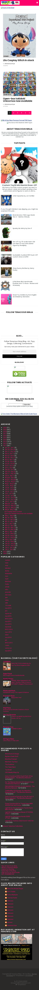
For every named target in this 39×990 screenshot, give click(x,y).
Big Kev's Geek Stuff (11, 756)
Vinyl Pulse (7, 708)
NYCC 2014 (8, 629)
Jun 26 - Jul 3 (9, 495)
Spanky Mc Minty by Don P (22, 228)
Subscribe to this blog (9, 871)
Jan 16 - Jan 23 (10, 545)
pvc (6, 611)
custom (7, 560)
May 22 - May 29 (10, 505)
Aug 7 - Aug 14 (10, 483)
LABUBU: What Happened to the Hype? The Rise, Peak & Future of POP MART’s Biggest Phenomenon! (22, 682)
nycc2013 (8, 651)
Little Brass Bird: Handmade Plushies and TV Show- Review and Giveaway (25, 283)
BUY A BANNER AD (8, 874)
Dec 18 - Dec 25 (10, 449)
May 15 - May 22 (10, 507)
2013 (5, 441)
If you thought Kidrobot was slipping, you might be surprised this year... (19, 210)
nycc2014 (8, 637)
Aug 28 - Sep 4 (10, 477)
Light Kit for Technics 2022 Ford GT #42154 (19, 821)
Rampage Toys (8, 727)
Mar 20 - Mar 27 (10, 527)
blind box (7, 95)
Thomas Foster (12, 898)
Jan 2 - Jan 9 (9, 549)
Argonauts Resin (9, 696)
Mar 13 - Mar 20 (10, 529)
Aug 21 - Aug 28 (10, 479)
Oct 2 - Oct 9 (9, 467)
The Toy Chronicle (9, 715)
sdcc (6, 589)
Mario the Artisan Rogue (15, 888)
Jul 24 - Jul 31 (9, 487)
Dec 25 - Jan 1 (9, 447)
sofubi (7, 587)
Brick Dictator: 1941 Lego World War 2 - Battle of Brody (24, 216)
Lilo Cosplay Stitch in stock (18, 60)
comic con (8, 648)
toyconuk (8, 627)
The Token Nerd (10, 767)
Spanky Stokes (8, 679)
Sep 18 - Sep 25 (10, 471)
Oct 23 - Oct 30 (10, 463)
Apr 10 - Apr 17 (10, 521)
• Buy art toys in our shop (9, 866)
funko (7, 584)
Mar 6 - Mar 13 (9, 531)
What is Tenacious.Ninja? (10, 867)
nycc (6, 576)
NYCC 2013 (8, 643)
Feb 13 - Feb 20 (10, 537)
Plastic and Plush (9, 691)
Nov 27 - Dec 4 (9, 455)
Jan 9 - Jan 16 (9, 547)
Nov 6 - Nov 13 (9, 459)
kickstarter (8, 573)
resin (6, 563)
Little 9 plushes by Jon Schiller (23, 196)
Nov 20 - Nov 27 (10, 457)
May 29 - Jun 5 (10, 503)
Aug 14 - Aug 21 (10, 481)
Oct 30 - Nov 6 (9, 461)
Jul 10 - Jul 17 (9, 491)
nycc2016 (8, 616)
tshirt (7, 635)
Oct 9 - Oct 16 (9, 465)
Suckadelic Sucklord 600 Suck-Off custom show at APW (25, 256)
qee (6, 597)
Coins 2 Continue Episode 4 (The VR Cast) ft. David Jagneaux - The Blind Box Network (19, 797)
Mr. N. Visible (11, 891)
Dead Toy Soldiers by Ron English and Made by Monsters (25, 296)
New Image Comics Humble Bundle (13, 675)
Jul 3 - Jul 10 (9, 493)
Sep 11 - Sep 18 (10, 473)
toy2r (7, 579)
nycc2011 (8, 621)
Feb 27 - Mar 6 (9, 533)
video (7, 600)
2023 (5, 427)
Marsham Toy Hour (11, 762)
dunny (7, 571)
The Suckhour (9, 764)
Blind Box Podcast (11, 759)
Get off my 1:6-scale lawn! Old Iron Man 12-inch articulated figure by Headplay (24, 243)
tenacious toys (10, 64)
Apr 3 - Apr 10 (9, 523)
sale (6, 603)
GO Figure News (8, 739)
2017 (5, 433)
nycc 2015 (8, 632)
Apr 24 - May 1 (9, 517)
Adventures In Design (12, 754)
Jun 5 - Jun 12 (9, 501)
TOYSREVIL (7, 662)
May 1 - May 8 (9, 515)
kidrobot (8, 568)
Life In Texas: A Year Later (11, 740)
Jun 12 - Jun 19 (10, 499)
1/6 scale (8, 605)
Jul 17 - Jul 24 (9, 489)
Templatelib (29, 975)
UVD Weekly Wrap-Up (12, 772)
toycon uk (8, 613)
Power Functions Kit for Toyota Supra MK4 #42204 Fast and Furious (19, 804)
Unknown (10, 901)
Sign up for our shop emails (11, 872)
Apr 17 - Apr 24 (10, 519)
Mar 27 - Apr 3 (9, 525)
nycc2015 (8, 624)
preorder (8, 592)
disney (6, 56)
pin (6, 640)
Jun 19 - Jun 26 (10, 497)
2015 (5, 437)
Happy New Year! (16, 697)
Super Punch (7, 674)
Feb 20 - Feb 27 (10, 535)
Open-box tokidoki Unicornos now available (17, 99)
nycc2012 (8, 608)
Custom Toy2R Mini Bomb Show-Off (19, 185)
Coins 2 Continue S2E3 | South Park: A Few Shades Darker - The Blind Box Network (19, 777)
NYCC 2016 (8, 619)
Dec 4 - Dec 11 (9, 453)
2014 (5, 439)
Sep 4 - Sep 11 (9, 475)
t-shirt (7, 645)
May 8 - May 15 (10, 509)
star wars (8, 595)
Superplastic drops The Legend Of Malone (16, 692)
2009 (5, 553)
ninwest (9, 922)
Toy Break (8, 770)
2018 (5, 431)
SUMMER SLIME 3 (16, 728)
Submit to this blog (8, 869)
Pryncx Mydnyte (12, 894)
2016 (5, 435)
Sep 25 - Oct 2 (9, 469)
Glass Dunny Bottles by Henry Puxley (23, 269)
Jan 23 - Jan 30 (10, 543)
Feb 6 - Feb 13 (9, 539)
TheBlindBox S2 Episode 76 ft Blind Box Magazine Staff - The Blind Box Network (18, 791)
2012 (5, 443)
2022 (5, 429)
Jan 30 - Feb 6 (9, 541)
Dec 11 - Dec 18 (10, 451)
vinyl (6, 565)
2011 (5, 445)
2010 (5, 551)
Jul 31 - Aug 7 (9, 485)
